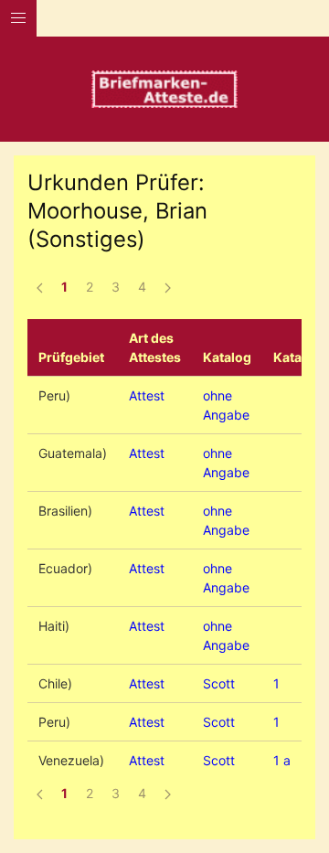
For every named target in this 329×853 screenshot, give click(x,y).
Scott (219, 683)
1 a (282, 760)
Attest (146, 395)
